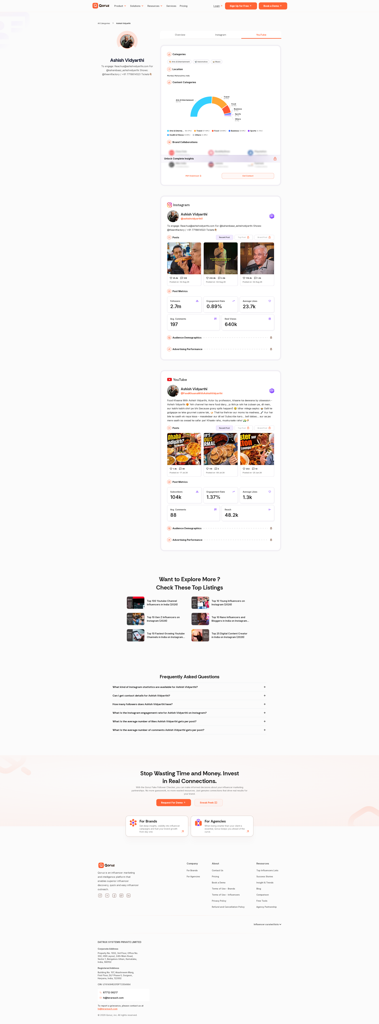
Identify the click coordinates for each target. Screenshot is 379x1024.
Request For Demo (172, 802)
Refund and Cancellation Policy (228, 907)
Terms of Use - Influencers (226, 894)
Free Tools (261, 901)
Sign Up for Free (239, 5)
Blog (258, 888)
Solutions (135, 5)
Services (171, 5)
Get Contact (247, 176)
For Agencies (193, 876)
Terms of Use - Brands (223, 888)
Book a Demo (271, 5)
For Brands (192, 870)
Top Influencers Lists (267, 870)
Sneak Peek (207, 802)
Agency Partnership (266, 907)
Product (118, 5)
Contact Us (217, 870)
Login (216, 5)
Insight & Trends (264, 882)
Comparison (262, 894)
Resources (153, 5)
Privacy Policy (219, 901)
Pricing (183, 5)
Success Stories (264, 876)
